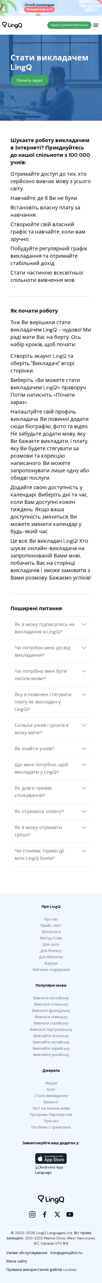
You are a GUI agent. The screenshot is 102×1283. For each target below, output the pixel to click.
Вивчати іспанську (51, 1004)
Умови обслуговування (26, 1252)
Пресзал (51, 1121)
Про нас (51, 919)
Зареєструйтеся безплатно (69, 25)
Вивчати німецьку (51, 1017)
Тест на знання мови (51, 1108)
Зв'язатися (51, 931)
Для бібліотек (51, 957)
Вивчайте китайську (51, 1042)
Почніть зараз (29, 80)
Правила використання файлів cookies (41, 1269)
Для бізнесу (51, 950)
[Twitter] (57, 1214)
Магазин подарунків (51, 969)
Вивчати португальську (51, 1029)
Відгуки (51, 963)
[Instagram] (32, 1214)
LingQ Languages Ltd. (54, 1232)
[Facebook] (44, 1214)
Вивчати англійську (51, 998)
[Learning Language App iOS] (51, 1158)
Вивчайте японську (51, 1035)
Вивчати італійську (51, 1023)
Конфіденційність (66, 1252)
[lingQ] (12, 25)
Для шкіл (51, 944)
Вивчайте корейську (51, 1048)
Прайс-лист (51, 925)
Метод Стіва (51, 938)
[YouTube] (70, 1214)
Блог (51, 1089)
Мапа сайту (16, 1261)
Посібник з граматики (51, 1127)
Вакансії (51, 1102)
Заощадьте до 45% (39, 9)
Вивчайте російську (51, 1054)
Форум (51, 1083)
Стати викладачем (51, 1095)
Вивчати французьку (51, 1010)
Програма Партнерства (51, 1114)
